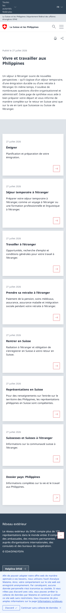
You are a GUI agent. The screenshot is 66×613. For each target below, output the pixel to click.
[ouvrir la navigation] (61, 27)
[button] (60, 535)
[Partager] (62, 38)
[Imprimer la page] (55, 38)
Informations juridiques (50, 601)
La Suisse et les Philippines (24, 27)
